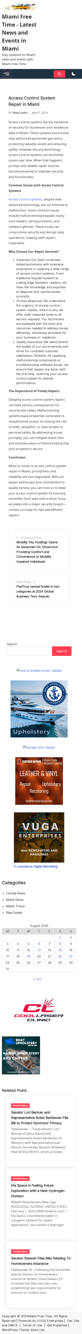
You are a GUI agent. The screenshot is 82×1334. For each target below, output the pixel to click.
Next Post (23, 582)
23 (70, 956)
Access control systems (25, 199)
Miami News (15, 900)
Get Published (57, 1325)
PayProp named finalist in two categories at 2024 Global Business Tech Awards (38, 591)
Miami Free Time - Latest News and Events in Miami (19, 32)
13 (39, 950)
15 (60, 950)
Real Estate (14, 912)
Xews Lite (37, 1330)
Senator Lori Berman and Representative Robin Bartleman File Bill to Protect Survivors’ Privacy (39, 1117)
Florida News (15, 893)
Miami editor (20, 112)
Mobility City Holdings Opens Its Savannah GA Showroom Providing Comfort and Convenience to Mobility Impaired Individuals (37, 551)
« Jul (37, 979)
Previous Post (31, 537)
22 (60, 956)
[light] (73, 74)
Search (12, 644)
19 (28, 956)
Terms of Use (32, 1325)
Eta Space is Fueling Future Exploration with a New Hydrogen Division (37, 1190)
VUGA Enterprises (50, 1321)
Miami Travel (15, 906)
